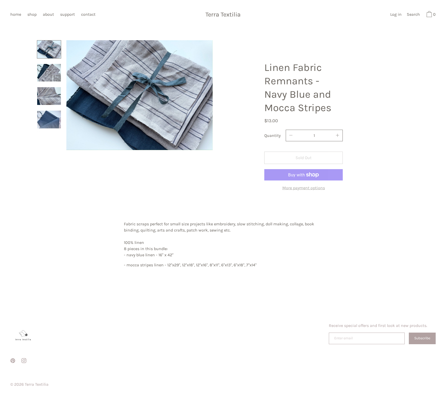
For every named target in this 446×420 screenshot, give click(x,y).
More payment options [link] (303, 187)
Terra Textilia (223, 14)
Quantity (272, 135)
